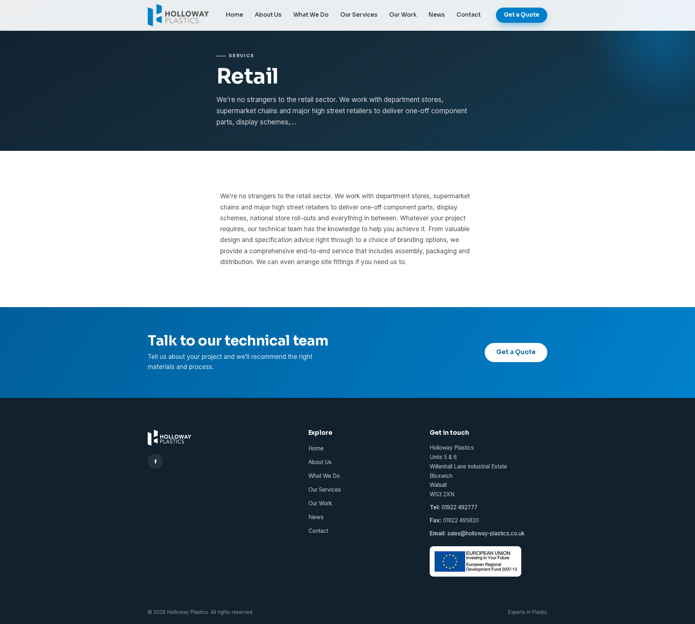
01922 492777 (459, 507)
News (436, 14)
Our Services (359, 14)
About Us (268, 14)
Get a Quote (521, 14)
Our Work (403, 14)
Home (234, 14)
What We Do (311, 14)
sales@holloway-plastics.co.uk (486, 533)
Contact (468, 14)
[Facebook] (155, 461)
